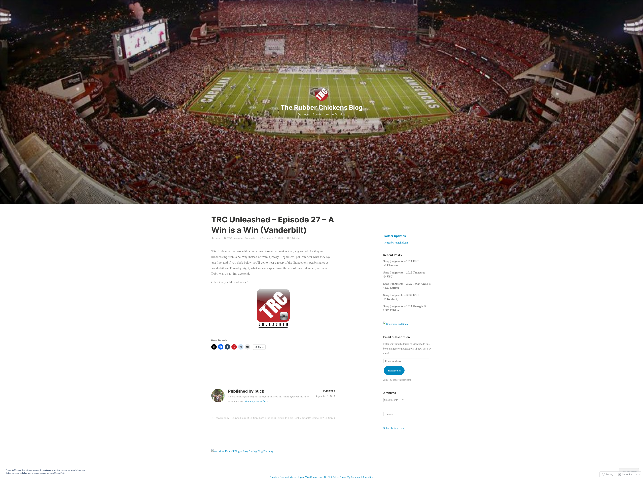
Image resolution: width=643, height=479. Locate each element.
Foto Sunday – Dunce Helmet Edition (234, 418)
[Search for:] (401, 413)
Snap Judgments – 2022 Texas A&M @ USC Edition (407, 286)
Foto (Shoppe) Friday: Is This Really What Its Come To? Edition (296, 418)
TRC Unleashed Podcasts (241, 238)
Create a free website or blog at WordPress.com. (296, 477)
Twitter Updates (394, 236)
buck (217, 238)
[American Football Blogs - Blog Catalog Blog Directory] (242, 451)
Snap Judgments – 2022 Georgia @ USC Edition (404, 308)
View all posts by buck (256, 401)
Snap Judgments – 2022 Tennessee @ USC (404, 274)
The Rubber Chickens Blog (321, 107)
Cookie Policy (59, 472)
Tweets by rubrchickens (395, 242)
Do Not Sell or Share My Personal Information (348, 477)
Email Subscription (396, 337)
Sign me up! (394, 370)
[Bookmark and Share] (395, 324)
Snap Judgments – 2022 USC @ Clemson (400, 263)
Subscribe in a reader (394, 428)
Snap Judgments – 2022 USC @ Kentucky (400, 297)
